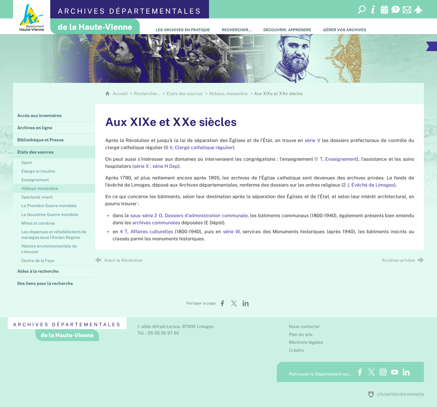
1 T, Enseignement (336, 159)
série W (231, 231)
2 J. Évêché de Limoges (368, 185)
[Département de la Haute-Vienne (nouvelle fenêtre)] (31, 17)
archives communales (156, 222)
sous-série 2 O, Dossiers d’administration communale (189, 215)
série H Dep (165, 166)
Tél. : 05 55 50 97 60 (158, 332)
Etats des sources (184, 93)
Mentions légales (306, 342)
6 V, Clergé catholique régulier (199, 147)
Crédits (296, 350)
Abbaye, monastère (228, 93)
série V (312, 140)
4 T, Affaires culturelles (146, 231)
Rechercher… (147, 93)
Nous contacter (304, 326)
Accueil (121, 93)
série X (141, 166)
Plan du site (300, 334)
